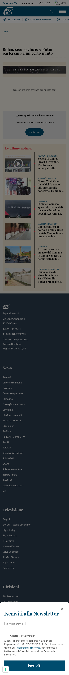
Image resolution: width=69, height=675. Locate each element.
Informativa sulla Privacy (28, 647)
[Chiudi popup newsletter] (62, 609)
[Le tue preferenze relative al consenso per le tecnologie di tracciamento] (6, 669)
